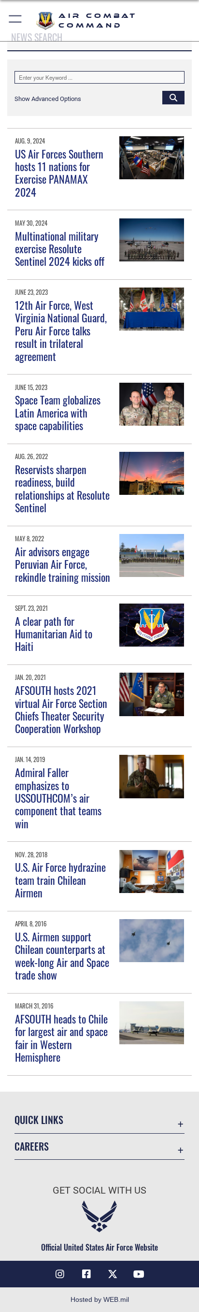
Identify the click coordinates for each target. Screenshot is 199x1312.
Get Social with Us (99, 1190)
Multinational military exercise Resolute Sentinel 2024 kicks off (59, 248)
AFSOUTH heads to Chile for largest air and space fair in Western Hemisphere (61, 1038)
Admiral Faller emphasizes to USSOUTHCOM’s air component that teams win (58, 797)
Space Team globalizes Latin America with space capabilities (57, 412)
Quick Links (38, 1120)
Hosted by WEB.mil (100, 1299)
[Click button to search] (173, 97)
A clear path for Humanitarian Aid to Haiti (53, 633)
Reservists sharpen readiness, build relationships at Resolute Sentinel (62, 488)
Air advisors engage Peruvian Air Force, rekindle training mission (62, 564)
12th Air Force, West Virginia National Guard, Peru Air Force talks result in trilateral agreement (61, 330)
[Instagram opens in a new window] (60, 1274)
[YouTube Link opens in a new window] (139, 1274)
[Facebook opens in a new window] (86, 1274)
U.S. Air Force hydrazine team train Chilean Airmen (60, 879)
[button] (15, 20)
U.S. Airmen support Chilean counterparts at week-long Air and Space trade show (62, 955)
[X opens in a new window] (112, 1274)
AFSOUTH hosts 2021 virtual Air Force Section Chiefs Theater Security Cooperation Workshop (61, 709)
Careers (31, 1146)
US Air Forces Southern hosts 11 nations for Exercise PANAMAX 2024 (59, 173)
